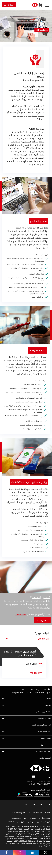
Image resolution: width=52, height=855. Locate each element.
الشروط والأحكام (44, 818)
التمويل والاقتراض (45, 738)
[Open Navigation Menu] (47, 4)
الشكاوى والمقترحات (35, 812)
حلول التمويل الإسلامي (43, 711)
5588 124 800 (36, 673)
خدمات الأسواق (46, 745)
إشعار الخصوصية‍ (30, 818)
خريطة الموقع (16, 818)
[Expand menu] (3, 698)
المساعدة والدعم (45, 758)
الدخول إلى (10, 4)
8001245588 (20, 614)
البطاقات (48, 705)
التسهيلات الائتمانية (44, 718)
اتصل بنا (31, 784)
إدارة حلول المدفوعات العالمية (41, 725)
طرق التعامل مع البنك (43, 751)
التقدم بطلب (42, 620)
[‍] (40, 770)
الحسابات (48, 698)
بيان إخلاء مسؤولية (18, 812)
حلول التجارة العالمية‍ (44, 731)
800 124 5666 (43, 784)
